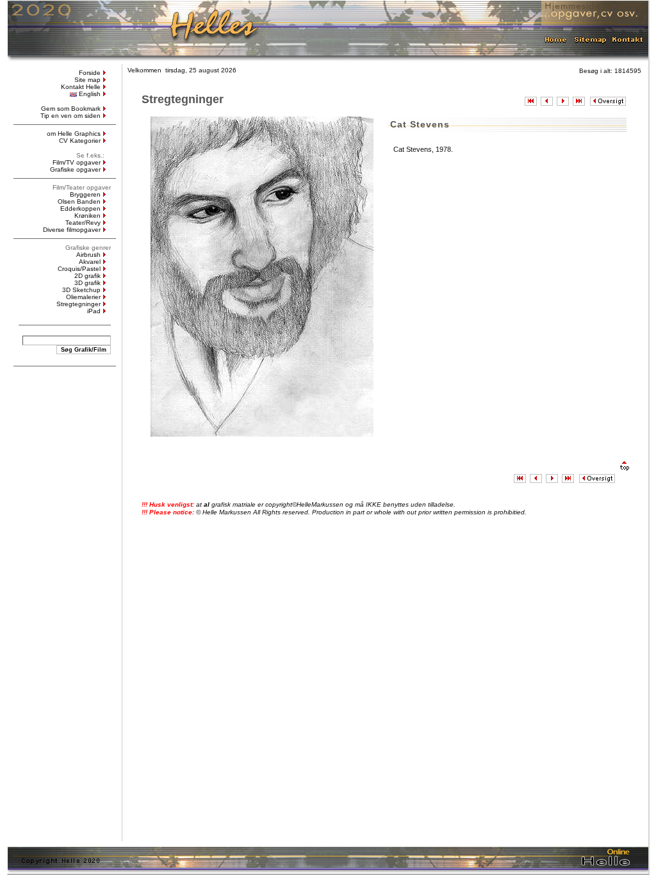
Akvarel (90, 261)
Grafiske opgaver (75, 169)
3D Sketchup (81, 289)
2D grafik (87, 275)
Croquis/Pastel (79, 268)
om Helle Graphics (74, 133)
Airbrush (88, 254)
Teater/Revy (83, 222)
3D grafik (87, 282)
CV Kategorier (80, 140)
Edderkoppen (80, 208)
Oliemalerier (83, 296)
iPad (94, 311)
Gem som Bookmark (71, 108)
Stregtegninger (78, 303)
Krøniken (87, 215)
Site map (87, 79)
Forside (90, 72)
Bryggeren (85, 194)
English (90, 93)
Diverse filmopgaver (72, 229)
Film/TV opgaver (77, 162)
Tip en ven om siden (70, 115)
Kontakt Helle (81, 86)
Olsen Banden (79, 201)
